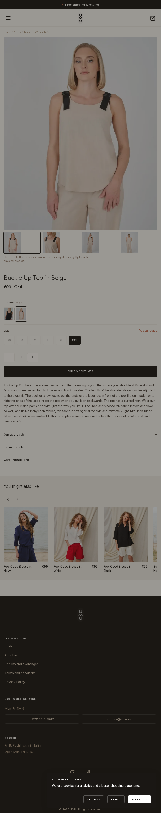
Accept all (139, 799)
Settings (93, 799)
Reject (116, 799)
